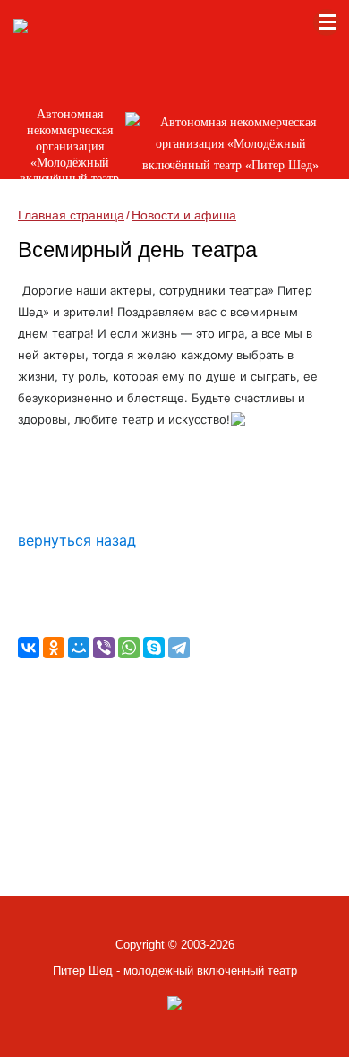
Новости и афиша (184, 215)
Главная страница (71, 215)
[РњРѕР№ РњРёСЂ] (78, 647)
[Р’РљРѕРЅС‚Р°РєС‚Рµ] (28, 647)
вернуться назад (77, 540)
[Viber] (104, 647)
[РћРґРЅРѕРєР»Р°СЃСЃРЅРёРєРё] (53, 647)
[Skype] (154, 647)
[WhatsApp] (129, 647)
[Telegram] (179, 647)
